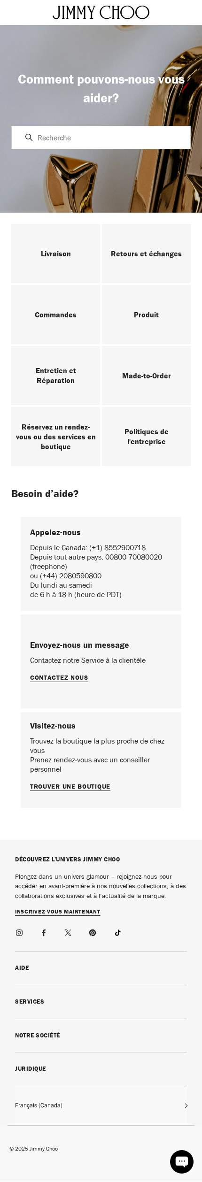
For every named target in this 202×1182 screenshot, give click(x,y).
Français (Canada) (38, 1105)
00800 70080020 (133, 557)
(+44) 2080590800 (70, 576)
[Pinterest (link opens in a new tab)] (93, 931)
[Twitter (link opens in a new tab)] (68, 931)
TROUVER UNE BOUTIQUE (70, 786)
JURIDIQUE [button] (30, 1069)
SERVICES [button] (29, 1001)
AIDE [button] (22, 968)
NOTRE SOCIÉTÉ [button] (37, 1035)
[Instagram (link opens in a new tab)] (19, 931)
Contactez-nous (59, 677)
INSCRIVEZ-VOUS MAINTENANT (58, 912)
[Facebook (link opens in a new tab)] (44, 931)
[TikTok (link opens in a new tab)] (117, 931)
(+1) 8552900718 (117, 548)
